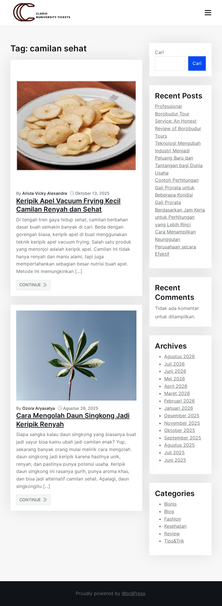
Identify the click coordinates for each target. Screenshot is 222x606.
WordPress (133, 593)
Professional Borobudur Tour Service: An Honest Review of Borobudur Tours (178, 121)
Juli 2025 (174, 452)
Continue (30, 284)
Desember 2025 (181, 415)
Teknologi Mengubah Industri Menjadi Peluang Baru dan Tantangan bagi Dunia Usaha (179, 157)
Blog (169, 511)
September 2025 (182, 438)
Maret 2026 (177, 393)
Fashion (172, 519)
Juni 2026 (175, 371)
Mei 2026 (174, 378)
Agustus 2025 (179, 445)
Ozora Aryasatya (38, 408)
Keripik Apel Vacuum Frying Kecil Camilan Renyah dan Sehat (68, 205)
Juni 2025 (175, 460)
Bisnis (170, 504)
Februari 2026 (179, 401)
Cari (159, 52)
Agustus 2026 (179, 356)
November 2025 (182, 423)
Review (172, 533)
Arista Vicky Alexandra (44, 193)
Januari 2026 (178, 408)
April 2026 (175, 386)
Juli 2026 (174, 364)
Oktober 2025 (179, 430)
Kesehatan (175, 526)
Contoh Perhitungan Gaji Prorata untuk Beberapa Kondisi (177, 187)
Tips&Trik (174, 541)
